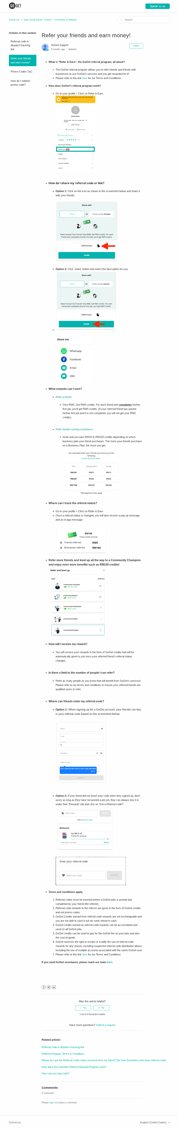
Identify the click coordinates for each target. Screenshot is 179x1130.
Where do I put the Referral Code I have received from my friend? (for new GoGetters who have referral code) (104, 1060)
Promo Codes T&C (22, 71)
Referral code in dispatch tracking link (20, 45)
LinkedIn (54, 987)
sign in (52, 1102)
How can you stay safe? (55, 1073)
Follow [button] (136, 46)
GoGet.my (14, 19)
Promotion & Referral (65, 19)
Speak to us (157, 6)
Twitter (49, 987)
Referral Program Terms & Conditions (63, 1053)
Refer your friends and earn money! (21, 60)
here (84, 78)
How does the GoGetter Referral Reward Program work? (74, 1066)
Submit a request (105, 1024)
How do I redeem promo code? (20, 82)
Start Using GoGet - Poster (37, 19)
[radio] (83, 1007)
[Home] (15, 7)
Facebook (44, 987)
